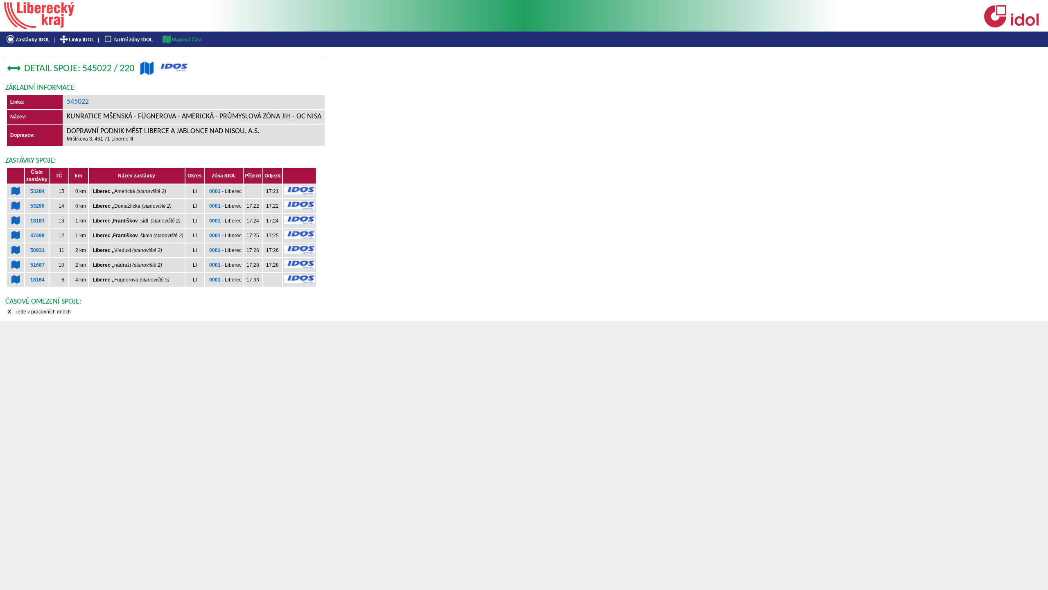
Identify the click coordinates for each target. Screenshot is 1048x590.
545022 (78, 102)
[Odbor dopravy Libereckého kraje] (39, 26)
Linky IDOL (81, 40)
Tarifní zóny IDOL (133, 40)
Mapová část (187, 40)
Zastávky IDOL (33, 40)
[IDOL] (1011, 25)
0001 (215, 191)
